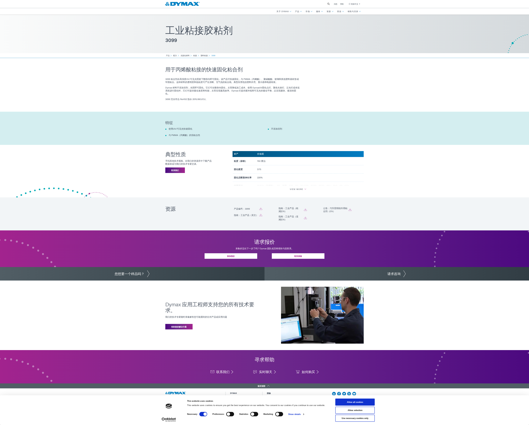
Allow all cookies (355, 402)
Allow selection (355, 410)
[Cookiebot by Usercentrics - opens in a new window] (169, 420)
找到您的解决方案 (179, 326)
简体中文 (354, 4)
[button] (284, 11)
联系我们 (175, 170)
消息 (335, 4)
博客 (342, 4)
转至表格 (298, 256)
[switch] (230, 414)
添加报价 (231, 256)
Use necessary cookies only (355, 418)
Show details (294, 414)
